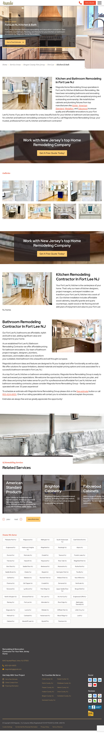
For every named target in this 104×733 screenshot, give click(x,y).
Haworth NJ (28, 561)
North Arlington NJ (11, 597)
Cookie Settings (7, 727)
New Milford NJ (79, 578)
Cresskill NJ (45, 583)
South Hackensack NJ (62, 541)
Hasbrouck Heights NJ (28, 548)
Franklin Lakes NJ (79, 555)
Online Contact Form (11, 682)
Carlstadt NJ (28, 615)
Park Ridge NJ (45, 589)
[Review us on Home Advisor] (90, 700)
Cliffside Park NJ (62, 610)
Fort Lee (50, 64)
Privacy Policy (45, 727)
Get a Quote (89, 3)
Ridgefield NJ (45, 547)
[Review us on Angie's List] (90, 696)
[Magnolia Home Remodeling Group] (7, 3)
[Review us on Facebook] (95, 696)
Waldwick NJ (28, 578)
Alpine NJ (80, 547)
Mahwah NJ (10, 615)
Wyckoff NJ (45, 621)
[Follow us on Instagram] (90, 685)
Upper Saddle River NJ (62, 590)
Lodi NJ (79, 615)
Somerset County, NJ (48, 700)
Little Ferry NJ (79, 610)
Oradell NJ (45, 555)
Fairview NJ (10, 561)
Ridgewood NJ (27, 540)
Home (4, 64)
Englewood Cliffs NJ (79, 597)
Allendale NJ (45, 602)
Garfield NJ (10, 578)
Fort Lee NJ (28, 602)
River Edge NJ (62, 602)
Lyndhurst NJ (28, 589)
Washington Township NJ (80, 603)
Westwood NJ (45, 566)
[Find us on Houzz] (95, 713)
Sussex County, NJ (63, 679)
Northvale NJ (79, 583)
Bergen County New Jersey (34, 64)
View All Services (33, 519)
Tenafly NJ (79, 572)
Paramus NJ (10, 583)
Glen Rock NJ (10, 566)
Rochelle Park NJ (45, 578)
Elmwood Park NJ (27, 597)
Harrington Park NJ (62, 572)
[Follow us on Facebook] (90, 680)
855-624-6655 (9, 394)
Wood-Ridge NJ (62, 615)
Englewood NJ (10, 547)
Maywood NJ (45, 561)
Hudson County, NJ (48, 692)
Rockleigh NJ (62, 547)
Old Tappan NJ (27, 583)
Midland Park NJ (62, 578)
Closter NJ (27, 572)
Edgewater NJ (10, 610)
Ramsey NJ (10, 602)
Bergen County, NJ (48, 696)
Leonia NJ (28, 610)
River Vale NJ (62, 561)
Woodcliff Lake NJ (28, 621)
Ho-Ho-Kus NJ (62, 597)
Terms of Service (57, 727)
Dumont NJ (10, 555)
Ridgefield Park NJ (80, 561)
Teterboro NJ (62, 621)
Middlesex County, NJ (64, 683)
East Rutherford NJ (80, 540)
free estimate (82, 391)
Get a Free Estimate (11, 679)
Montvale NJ (28, 555)
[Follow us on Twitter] (95, 680)
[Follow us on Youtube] (95, 685)
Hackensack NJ (45, 615)
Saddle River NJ (28, 566)
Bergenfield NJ (79, 589)
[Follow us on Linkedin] (100, 680)
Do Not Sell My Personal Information (26, 727)
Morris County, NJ (47, 683)
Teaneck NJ (62, 555)
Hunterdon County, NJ (64, 696)
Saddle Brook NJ (10, 572)
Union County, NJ (62, 692)
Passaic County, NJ (48, 687)
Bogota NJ (45, 572)
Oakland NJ (10, 621)
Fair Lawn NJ (45, 597)
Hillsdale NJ (45, 610)
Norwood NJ (11, 589)
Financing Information (11, 686)
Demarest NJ (62, 583)
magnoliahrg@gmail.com (13, 669)
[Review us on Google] (100, 696)
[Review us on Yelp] (100, 700)
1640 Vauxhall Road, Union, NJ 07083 (15, 661)
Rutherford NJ (79, 566)
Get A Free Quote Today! (52, 153)
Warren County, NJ (63, 687)
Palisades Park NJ (10, 540)
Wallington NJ (45, 540)
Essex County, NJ (47, 679)
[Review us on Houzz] (95, 700)
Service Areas (15, 64)
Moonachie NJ (62, 566)
